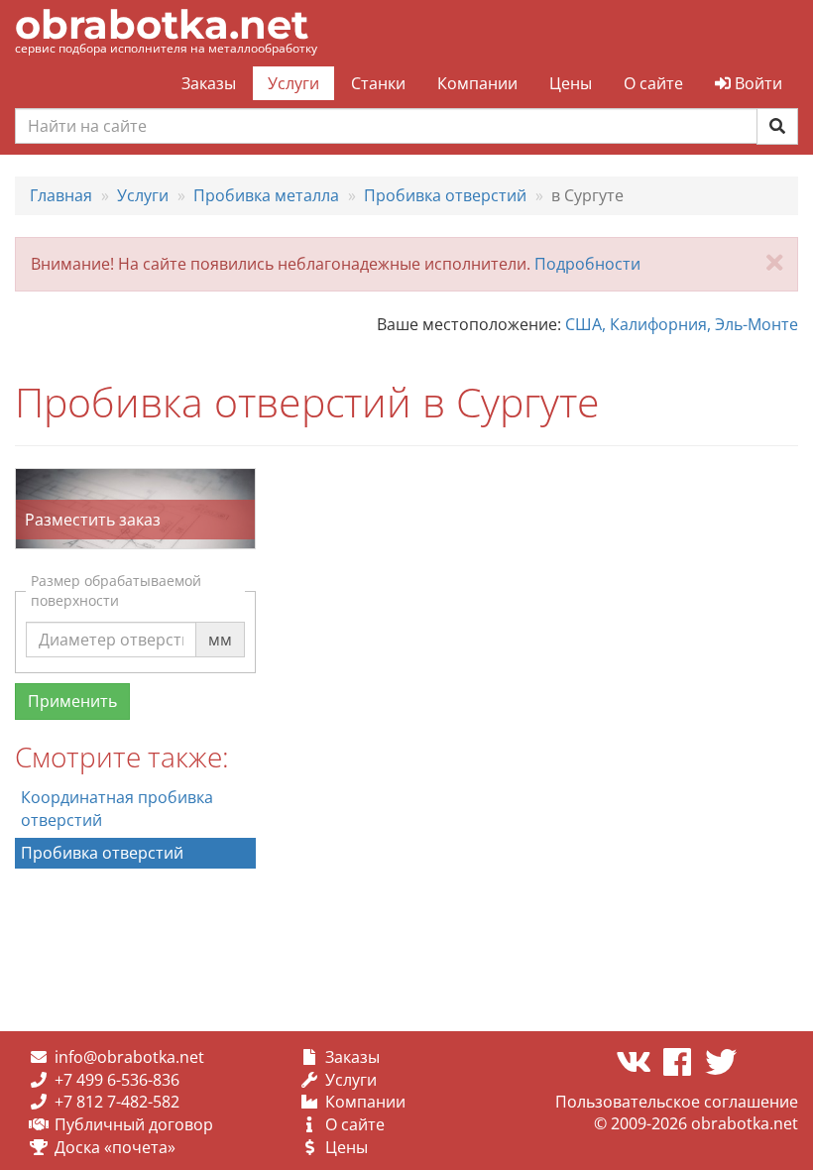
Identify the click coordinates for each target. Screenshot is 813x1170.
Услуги (293, 83)
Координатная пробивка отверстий (117, 808)
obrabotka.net (161, 24)
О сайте (653, 83)
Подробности (587, 264)
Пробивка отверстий (102, 853)
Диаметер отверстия (119, 621)
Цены (570, 83)
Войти (756, 83)
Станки (378, 83)
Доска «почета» (115, 1147)
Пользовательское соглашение (676, 1101)
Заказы (208, 83)
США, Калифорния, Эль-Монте (681, 324)
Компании (477, 83)
